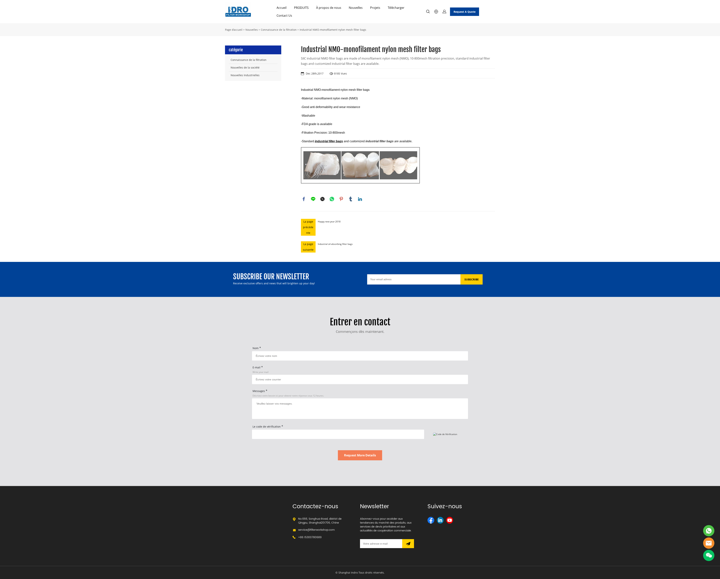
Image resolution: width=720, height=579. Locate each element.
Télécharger (396, 8)
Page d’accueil (233, 29)
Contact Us (284, 15)
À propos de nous (328, 8)
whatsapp (332, 199)
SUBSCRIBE (471, 279)
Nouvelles (356, 8)
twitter (322, 199)
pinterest (341, 199)
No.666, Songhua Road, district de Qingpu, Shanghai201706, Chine (320, 521)
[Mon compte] (444, 12)
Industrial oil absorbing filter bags (335, 244)
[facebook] (431, 520)
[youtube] (449, 520)
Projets (375, 8)
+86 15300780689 (310, 537)
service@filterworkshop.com (316, 530)
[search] (428, 12)
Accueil (281, 8)
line (313, 199)
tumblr (350, 199)
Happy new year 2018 (329, 221)
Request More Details (360, 455)
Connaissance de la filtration (279, 29)
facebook (304, 199)
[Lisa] (708, 530)
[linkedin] (440, 520)
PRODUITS (301, 8)
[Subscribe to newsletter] (408, 543)
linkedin (360, 199)
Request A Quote (465, 11)
